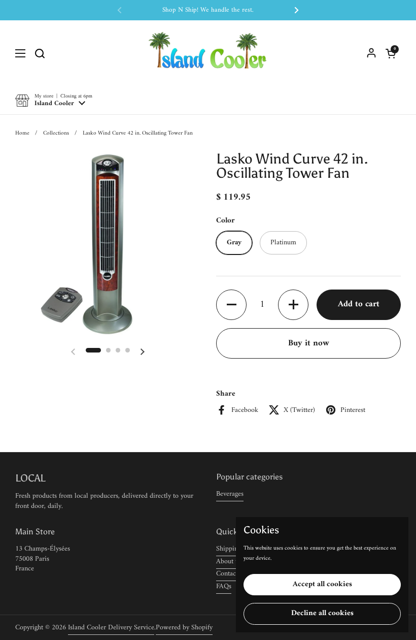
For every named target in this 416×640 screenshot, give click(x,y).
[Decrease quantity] (231, 305)
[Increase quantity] (293, 305)
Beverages (230, 494)
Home (22, 133)
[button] (390, 53)
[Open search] (39, 53)
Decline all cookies (322, 613)
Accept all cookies (322, 584)
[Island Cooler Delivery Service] (208, 53)
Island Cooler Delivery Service (111, 627)
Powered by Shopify (184, 627)
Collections (56, 133)
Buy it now (308, 343)
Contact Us (232, 573)
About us (228, 561)
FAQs (223, 586)
